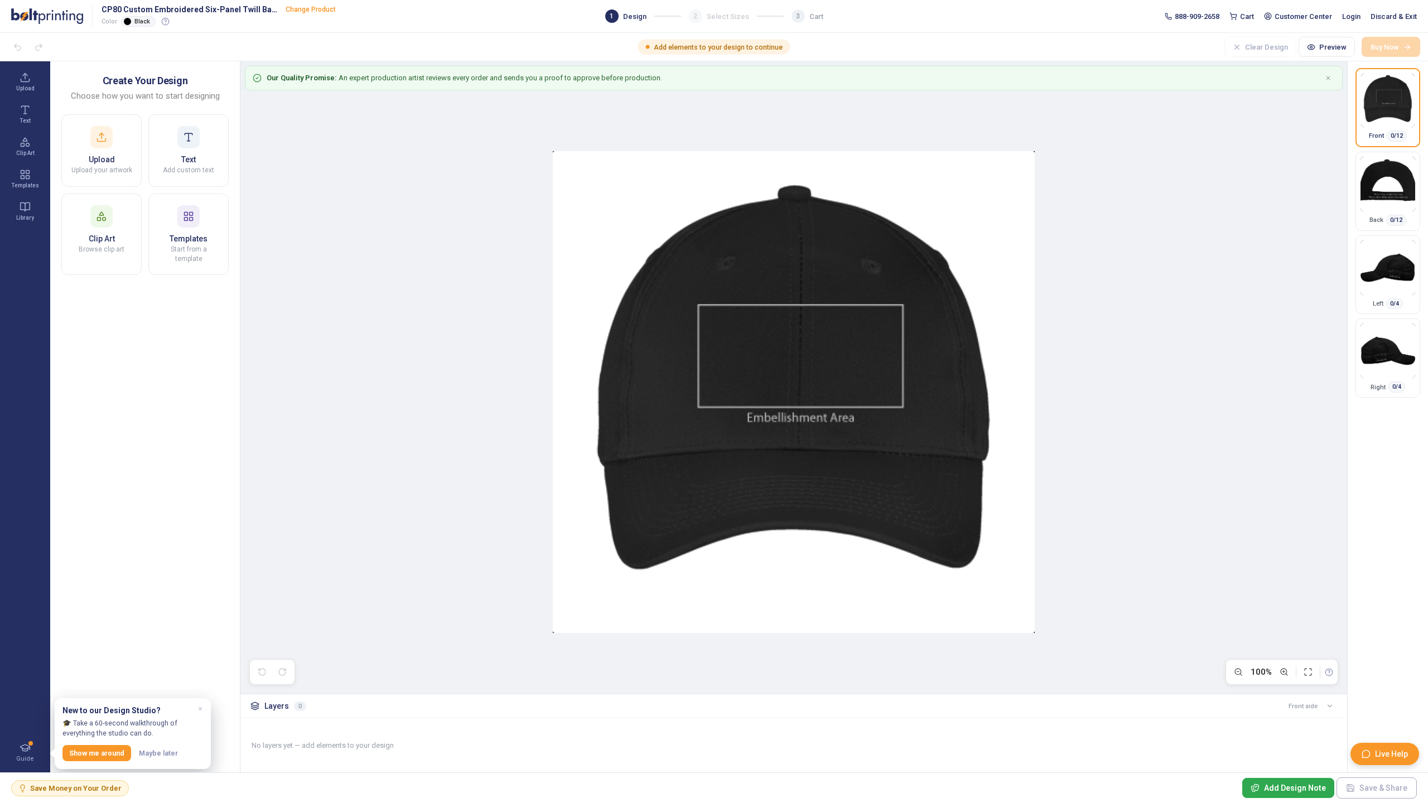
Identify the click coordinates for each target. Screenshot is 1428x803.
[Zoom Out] (1238, 671)
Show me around (96, 753)
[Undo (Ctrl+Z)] (17, 46)
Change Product (311, 9)
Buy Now (1385, 47)
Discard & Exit (1394, 16)
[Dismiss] (200, 709)
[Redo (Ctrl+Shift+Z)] (282, 671)
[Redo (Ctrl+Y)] (38, 46)
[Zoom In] (1284, 671)
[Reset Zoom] (1308, 671)
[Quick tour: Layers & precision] (1329, 672)
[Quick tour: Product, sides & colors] (166, 21)
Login (1351, 16)
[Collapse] (1330, 706)
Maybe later (158, 753)
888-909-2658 (1197, 16)
